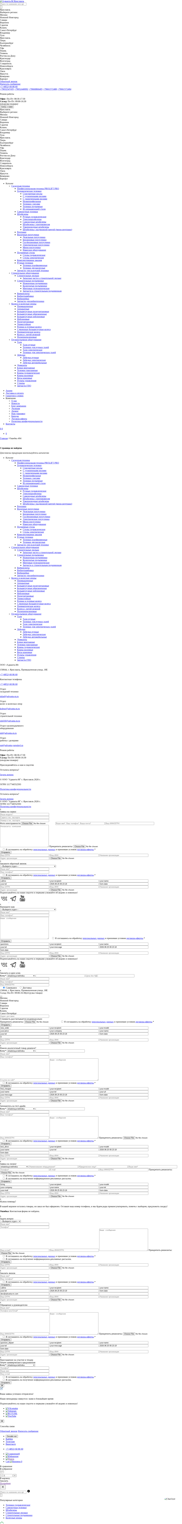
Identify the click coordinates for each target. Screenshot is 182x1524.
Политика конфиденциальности (27, 421)
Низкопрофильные (32, 201)
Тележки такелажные (27, 370)
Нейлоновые (23, 319)
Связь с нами (7, 107)
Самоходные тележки (27, 211)
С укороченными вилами (35, 199)
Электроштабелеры (32, 219)
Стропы (21, 383)
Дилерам (15, 408)
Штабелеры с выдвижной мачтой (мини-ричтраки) (47, 229)
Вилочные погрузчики (28, 234)
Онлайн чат (12, 1436)
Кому (3, 975)
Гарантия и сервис (15, 395)
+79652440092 (21, 89)
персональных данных (44, 849)
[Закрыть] (2, 1385)
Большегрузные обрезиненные (32, 314)
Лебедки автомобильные (35, 362)
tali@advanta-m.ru (8, 733)
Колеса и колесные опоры (23, 304)
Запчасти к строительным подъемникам (42, 291)
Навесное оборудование (34, 250)
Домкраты (22, 365)
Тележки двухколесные (34, 268)
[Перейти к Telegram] (11, 1411)
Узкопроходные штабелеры (36, 227)
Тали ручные (29, 345)
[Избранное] (12, 1456)
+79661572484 (64, 89)
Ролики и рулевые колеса (29, 327)
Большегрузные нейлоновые (31, 316)
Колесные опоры (14, 1518)
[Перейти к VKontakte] (12, 1408)
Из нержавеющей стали (34, 209)
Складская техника (20, 186)
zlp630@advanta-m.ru (10, 721)
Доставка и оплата (15, 393)
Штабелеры (22, 214)
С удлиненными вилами (34, 196)
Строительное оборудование (25, 273)
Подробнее (5, 1483)
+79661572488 (50, 89)
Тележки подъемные (33, 206)
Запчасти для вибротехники (30, 301)
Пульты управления (26, 380)
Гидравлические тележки (29, 191)
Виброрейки (23, 298)
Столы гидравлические (34, 255)
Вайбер (9, 1439)
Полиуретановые (25, 322)
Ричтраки (21, 232)
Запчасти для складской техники (33, 270)
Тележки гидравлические (18, 1505)
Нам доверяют (18, 413)
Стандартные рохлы (32, 193)
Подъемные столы (26, 252)
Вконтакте (11, 1444)
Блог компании (18, 406)
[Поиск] (1, 7)
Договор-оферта (19, 419)
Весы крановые (24, 378)
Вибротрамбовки (25, 296)
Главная (4, 438)
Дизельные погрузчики (34, 237)
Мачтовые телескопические (36, 288)
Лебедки (21, 355)
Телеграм (10, 1441)
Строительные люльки (28, 275)
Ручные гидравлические (34, 217)
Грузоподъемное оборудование (26, 339)
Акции (9, 390)
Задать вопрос (7, 774)
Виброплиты (23, 293)
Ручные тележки (25, 263)
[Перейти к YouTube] (11, 1416)
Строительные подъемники (30, 281)
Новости (15, 403)
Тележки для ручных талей (36, 347)
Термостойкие (24, 324)
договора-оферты (85, 849)
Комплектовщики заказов (29, 260)
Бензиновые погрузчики (34, 240)
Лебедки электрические (34, 360)
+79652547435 (7, 89)
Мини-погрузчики (32, 247)
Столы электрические (33, 257)
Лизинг (15, 411)
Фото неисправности (10, 823)
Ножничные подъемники (35, 283)
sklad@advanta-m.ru (9, 696)
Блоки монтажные (26, 368)
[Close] (2, 1421)
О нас (14, 401)
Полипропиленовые (27, 337)
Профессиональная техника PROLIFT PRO (38, 188)
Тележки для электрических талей (39, 352)
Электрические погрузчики (36, 245)
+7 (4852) (8, 86)
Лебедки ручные (31, 357)
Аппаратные (23, 309)
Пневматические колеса (28, 332)
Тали (19, 342)
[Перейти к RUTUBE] (11, 1413)
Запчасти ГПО (24, 386)
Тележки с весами (31, 204)
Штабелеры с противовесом (36, 224)
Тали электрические (32, 350)
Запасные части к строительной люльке (42, 278)
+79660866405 (36, 89)
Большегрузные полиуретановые (33, 311)
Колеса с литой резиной (28, 334)
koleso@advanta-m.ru (10, 708)
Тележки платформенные (35, 265)
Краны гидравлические (28, 373)
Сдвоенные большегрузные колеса (34, 329)
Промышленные (25, 306)
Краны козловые (25, 375)
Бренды (15, 416)
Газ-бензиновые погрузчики (36, 242)
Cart (14, 1461)
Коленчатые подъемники (35, 286)
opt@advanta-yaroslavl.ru (11, 745)
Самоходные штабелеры (34, 222)
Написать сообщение (28, 1431)
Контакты (10, 424)
